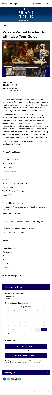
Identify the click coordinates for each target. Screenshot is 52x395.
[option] (8, 72)
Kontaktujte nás (10, 372)
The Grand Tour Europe (9, 4)
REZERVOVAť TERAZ (26, 346)
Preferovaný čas (11, 340)
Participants (9, 297)
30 (44, 330)
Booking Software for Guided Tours (23, 391)
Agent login (46, 391)
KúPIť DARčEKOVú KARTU (26, 355)
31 (8, 334)
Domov (4, 25)
